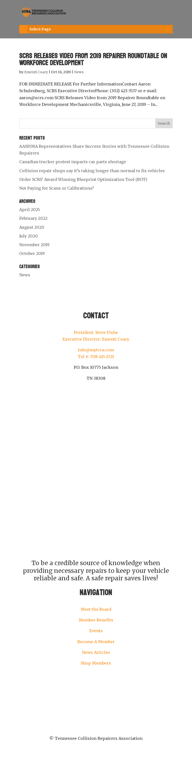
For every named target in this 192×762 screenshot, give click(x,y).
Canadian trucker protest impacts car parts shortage (72, 161)
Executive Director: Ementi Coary (95, 339)
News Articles (96, 652)
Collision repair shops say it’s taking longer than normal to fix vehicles (92, 170)
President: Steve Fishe (96, 332)
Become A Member (96, 641)
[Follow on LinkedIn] (106, 393)
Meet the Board (96, 609)
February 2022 (33, 218)
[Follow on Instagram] (96, 393)
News (79, 72)
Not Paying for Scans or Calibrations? (56, 188)
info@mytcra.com (96, 349)
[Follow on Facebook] (86, 393)
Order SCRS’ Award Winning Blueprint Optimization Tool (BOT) (83, 179)
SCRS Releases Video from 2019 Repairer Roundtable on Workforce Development (93, 59)
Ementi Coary (36, 72)
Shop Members (96, 663)
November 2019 (34, 244)
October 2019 (32, 253)
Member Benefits (96, 619)
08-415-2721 (103, 356)
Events (96, 630)
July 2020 (28, 235)
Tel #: (84, 356)
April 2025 (29, 209)
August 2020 (31, 227)
